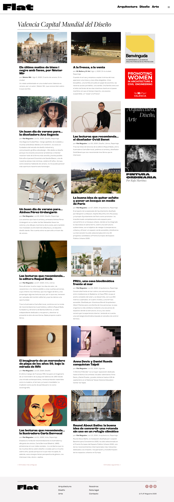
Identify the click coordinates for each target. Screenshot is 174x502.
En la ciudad (106, 71)
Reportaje (55, 138)
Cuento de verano (50, 77)
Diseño (145, 7)
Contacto (93, 494)
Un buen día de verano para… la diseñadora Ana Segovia (41, 133)
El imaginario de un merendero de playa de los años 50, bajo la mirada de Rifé (42, 363)
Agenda (102, 368)
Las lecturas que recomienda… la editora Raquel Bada (42, 278)
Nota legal (94, 490)
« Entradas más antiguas (27, 465)
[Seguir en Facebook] (147, 486)
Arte (155, 7)
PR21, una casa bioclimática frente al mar (93, 283)
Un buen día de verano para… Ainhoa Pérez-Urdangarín (41, 211)
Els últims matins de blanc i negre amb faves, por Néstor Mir (40, 70)
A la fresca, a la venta (89, 67)
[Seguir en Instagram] (155, 486)
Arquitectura (127, 7)
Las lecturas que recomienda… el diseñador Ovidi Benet (96, 138)
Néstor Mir (27, 77)
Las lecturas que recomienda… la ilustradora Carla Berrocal (42, 432)
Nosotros (93, 487)
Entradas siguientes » (112, 465)
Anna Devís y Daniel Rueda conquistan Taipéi (92, 363)
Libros (52, 283)
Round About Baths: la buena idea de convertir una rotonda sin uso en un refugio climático (96, 428)
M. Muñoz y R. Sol (83, 71)
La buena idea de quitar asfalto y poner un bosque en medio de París (96, 201)
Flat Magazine (28, 138)
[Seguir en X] (151, 486)
